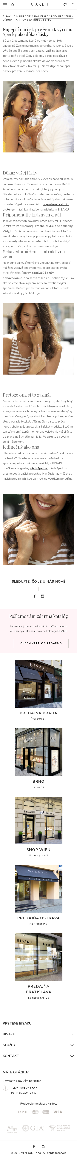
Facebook (34, 596)
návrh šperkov (39, 468)
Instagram (42, 596)
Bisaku (8, 16)
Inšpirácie (23, 16)
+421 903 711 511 (24, 1088)
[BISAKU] (39, 4)
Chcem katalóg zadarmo (41, 643)
